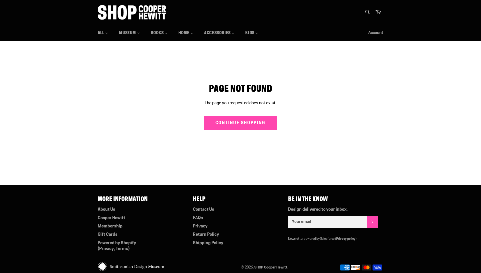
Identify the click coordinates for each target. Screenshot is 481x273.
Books (158, 32)
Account (375, 33)
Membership (110, 226)
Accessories (217, 32)
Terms (122, 249)
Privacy (106, 249)
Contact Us (203, 209)
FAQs (198, 218)
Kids (250, 32)
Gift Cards (107, 234)
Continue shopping (240, 123)
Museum (128, 32)
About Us (106, 209)
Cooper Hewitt (111, 218)
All (101, 32)
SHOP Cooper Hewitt (270, 267)
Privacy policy (345, 238)
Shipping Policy (208, 243)
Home (184, 32)
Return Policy (206, 234)
